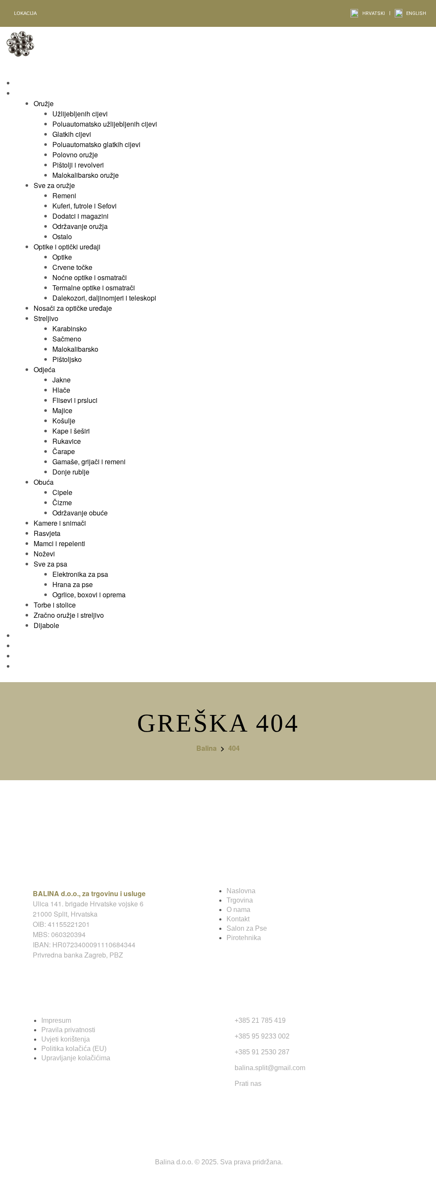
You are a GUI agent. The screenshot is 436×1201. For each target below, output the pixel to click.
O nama (238, 909)
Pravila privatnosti (68, 1029)
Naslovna (241, 890)
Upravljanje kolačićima (75, 1058)
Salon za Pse (247, 928)
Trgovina (240, 900)
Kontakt (238, 919)
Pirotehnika (244, 937)
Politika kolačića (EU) (73, 1048)
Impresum (56, 1020)
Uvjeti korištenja (65, 1039)
